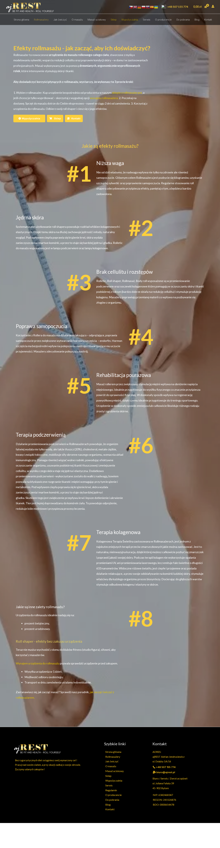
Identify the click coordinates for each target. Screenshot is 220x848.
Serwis (146, 19)
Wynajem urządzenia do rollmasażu (37, 663)
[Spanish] (152, 7)
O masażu (77, 19)
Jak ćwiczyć (60, 19)
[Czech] (131, 7)
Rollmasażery (41, 19)
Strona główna (21, 19)
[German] (139, 7)
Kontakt (208, 19)
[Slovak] (148, 7)
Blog (197, 19)
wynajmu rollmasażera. (104, 98)
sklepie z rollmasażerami (127, 92)
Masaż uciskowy (97, 19)
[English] (135, 7)
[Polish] (144, 7)
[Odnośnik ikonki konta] (212, 6)
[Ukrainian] (156, 7)
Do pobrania (183, 19)
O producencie (163, 19)
